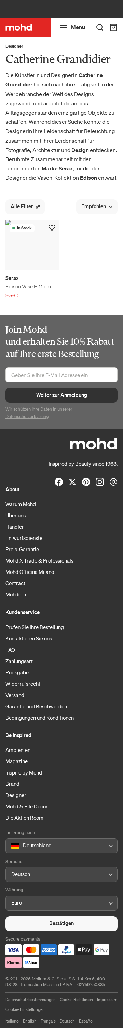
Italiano (12, 1021)
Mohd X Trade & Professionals (39, 560)
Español (86, 1021)
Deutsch (67, 1021)
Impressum (107, 999)
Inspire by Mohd (23, 772)
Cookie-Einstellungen (25, 1009)
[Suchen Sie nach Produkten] (100, 27)
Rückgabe (17, 672)
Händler (14, 526)
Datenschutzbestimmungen (30, 999)
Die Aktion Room (24, 817)
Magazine (16, 761)
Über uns (15, 515)
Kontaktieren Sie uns (28, 638)
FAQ (10, 649)
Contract (15, 583)
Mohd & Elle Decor (26, 806)
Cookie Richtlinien (76, 999)
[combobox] (12, 845)
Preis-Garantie (22, 549)
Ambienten (17, 749)
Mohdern (15, 594)
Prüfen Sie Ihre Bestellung (34, 627)
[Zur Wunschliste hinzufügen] (52, 228)
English (30, 1021)
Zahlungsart (19, 661)
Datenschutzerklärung (27, 417)
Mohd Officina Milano (29, 571)
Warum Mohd (20, 503)
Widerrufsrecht (22, 683)
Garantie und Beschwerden (36, 706)
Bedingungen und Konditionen (39, 717)
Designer (14, 46)
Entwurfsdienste (23, 537)
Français (48, 1021)
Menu (78, 27)
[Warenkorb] (113, 27)
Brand (12, 783)
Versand (14, 695)
